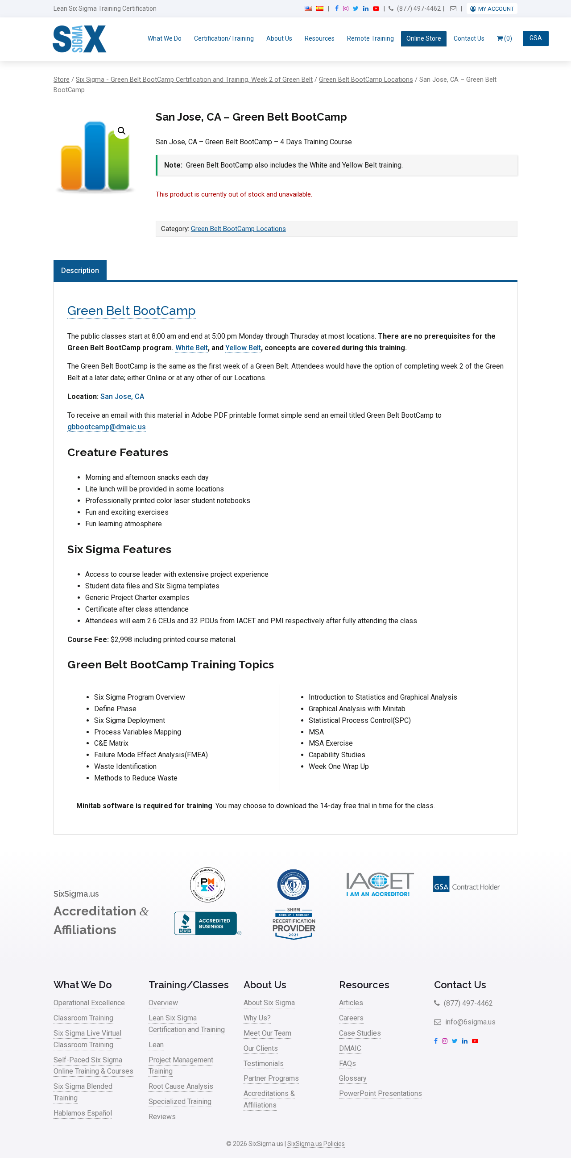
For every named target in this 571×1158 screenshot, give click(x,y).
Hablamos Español (83, 1113)
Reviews (162, 1116)
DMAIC (350, 1048)
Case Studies (360, 1033)
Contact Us (469, 38)
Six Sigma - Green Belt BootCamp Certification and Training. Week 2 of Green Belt (194, 80)
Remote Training (370, 38)
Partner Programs (271, 1078)
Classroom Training (83, 1018)
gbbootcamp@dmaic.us (106, 427)
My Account (496, 8)
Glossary (353, 1078)
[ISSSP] (294, 900)
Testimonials (264, 1063)
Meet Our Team (267, 1033)
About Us (279, 38)
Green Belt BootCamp (131, 310)
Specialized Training (180, 1101)
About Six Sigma (269, 1003)
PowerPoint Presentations (380, 1093)
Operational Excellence (89, 1003)
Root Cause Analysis (181, 1086)
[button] (122, 131)
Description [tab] (80, 270)
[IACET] (380, 900)
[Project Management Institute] (207, 900)
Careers (351, 1018)
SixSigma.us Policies (316, 1143)
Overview (163, 1003)
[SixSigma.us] (78, 39)
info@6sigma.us (469, 1022)
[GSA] (466, 900)
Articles (351, 1003)
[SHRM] (294, 939)
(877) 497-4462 (418, 8)
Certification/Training (224, 38)
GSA (536, 38)
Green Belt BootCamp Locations (366, 80)
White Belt (191, 348)
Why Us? (257, 1018)
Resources (320, 38)
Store (62, 80)
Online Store (423, 38)
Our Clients (261, 1048)
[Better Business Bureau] (207, 939)
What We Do (165, 38)
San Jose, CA (122, 396)
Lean (156, 1045)
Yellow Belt (243, 348)
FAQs (347, 1063)
